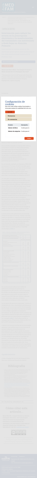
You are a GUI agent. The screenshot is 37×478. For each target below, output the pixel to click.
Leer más (10, 112)
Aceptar (29, 138)
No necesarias (12, 119)
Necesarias (11, 116)
